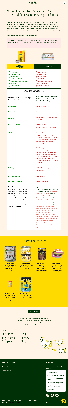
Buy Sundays (34, 312)
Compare (7, 341)
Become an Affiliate (19, 400)
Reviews (25, 338)
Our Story (7, 334)
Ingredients (8, 338)
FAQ (23, 334)
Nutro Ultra (43, 19)
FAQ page (59, 365)
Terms (29, 400)
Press (3, 400)
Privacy (35, 400)
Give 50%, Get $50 (15, 403)
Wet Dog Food (34, 19)
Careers (9, 400)
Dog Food (25, 19)
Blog (23, 341)
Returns (4, 402)
